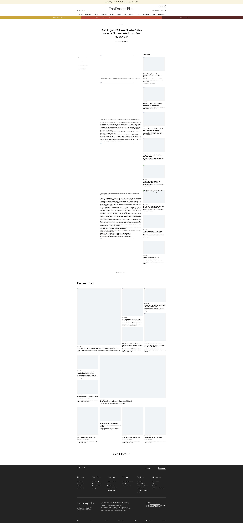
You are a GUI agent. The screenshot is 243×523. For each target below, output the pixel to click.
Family (94, 488)
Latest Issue (155, 482)
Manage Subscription (158, 488)
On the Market (146, 14)
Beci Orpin (103, 78)
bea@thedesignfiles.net (155, 504)
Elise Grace (138, 78)
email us (86, 506)
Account (163, 10)
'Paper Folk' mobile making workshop (110, 207)
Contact (106, 521)
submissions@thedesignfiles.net (120, 510)
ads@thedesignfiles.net (156, 506)
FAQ (153, 484)
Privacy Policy (149, 521)
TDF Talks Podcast (142, 490)
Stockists (154, 486)
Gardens (119, 14)
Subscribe (161, 14)
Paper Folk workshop (130, 119)
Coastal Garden (111, 482)
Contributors (121, 521)
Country (109, 484)
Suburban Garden (112, 488)
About (78, 521)
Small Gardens (111, 486)
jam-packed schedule (134, 125)
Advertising (92, 521)
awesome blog (116, 236)
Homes (80, 14)
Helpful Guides (126, 486)
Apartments (104, 14)
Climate (112, 14)
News (154, 14)
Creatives (131, 14)
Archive (164, 521)
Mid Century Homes (142, 486)
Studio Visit (95, 482)
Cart (157, 10)
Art (125, 14)
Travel (138, 14)
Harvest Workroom (116, 78)
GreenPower (125, 484)
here (126, 212)
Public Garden (111, 490)
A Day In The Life (97, 484)
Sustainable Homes (127, 482)
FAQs (135, 521)
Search (162, 6)
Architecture (88, 14)
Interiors (96, 14)
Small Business (96, 486)
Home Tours (80, 482)
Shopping (140, 482)
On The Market (141, 484)
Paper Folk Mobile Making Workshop (121, 233)
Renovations (140, 488)
